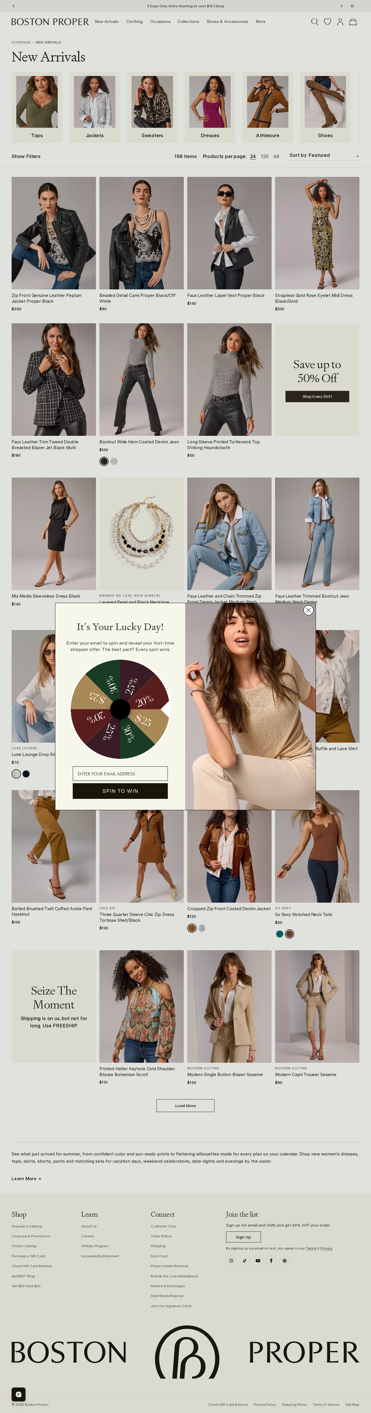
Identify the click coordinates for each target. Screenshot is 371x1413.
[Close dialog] (308, 610)
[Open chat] (19, 1394)
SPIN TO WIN (120, 791)
